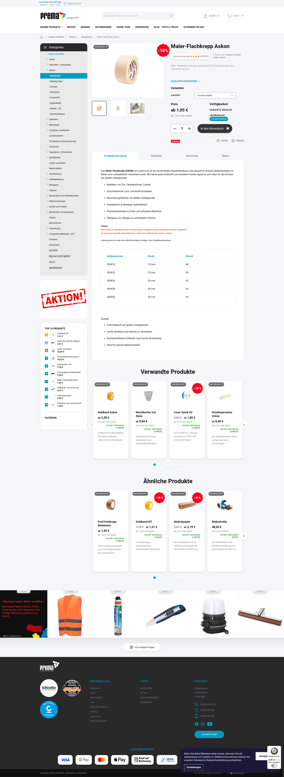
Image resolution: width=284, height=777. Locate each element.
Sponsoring (95, 716)
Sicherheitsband (57, 114)
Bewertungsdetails (180, 56)
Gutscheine (54, 245)
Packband (54, 92)
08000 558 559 (207, 710)
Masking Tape (56, 81)
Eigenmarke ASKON (99, 707)
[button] (154, 465)
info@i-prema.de (208, 704)
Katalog (93, 711)
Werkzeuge (54, 125)
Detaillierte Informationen (184, 81)
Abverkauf (55, 268)
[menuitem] (52, 27)
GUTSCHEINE (146, 688)
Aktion (53, 250)
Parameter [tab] (156, 155)
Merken (176, 141)
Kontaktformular (209, 734)
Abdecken (53, 119)
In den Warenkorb (212, 128)
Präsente (53, 239)
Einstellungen (194, 767)
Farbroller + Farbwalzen (60, 65)
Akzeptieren (265, 756)
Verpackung (54, 228)
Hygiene (53, 190)
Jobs (92, 702)
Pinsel (52, 59)
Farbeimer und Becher (59, 130)
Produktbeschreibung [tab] (115, 155)
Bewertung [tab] (192, 155)
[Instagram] (202, 723)
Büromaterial (55, 223)
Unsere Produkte (56, 54)
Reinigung (53, 185)
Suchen (171, 16)
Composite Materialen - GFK (62, 234)
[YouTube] (209, 723)
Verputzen (54, 146)
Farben (52, 217)
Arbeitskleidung (56, 179)
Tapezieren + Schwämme (60, 152)
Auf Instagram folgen (144, 647)
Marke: (219, 58)
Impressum (95, 688)
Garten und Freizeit (58, 206)
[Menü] (279, 747)
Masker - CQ (55, 108)
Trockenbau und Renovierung (62, 141)
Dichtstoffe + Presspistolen (61, 212)
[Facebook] (197, 723)
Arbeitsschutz (55, 174)
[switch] (274, 766)
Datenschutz (96, 697)
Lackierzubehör (56, 136)
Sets (52, 262)
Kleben (52, 70)
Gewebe (53, 87)
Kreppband (55, 76)
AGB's (92, 693)
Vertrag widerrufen (98, 721)
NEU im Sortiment (59, 256)
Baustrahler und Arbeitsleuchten (64, 195)
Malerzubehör (55, 168)
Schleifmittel (54, 157)
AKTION (143, 693)
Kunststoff (55, 97)
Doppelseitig (55, 103)
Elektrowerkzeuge (57, 201)
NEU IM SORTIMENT (149, 697)
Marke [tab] (225, 155)
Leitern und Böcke (57, 163)
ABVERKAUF (146, 702)
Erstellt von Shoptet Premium (208, 773)
